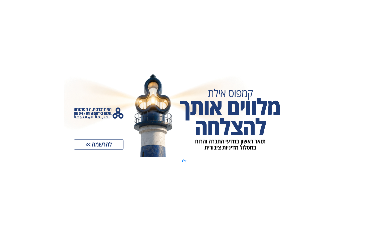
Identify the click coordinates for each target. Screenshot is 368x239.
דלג (184, 160)
